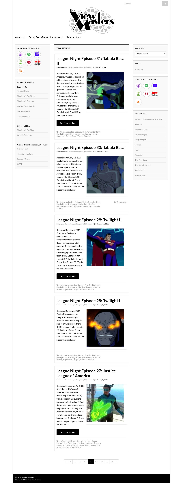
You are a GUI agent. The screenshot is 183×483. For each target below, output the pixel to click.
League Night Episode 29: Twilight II (89, 219)
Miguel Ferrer (72, 445)
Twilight (75, 289)
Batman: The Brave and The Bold (148, 119)
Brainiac (88, 285)
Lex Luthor (69, 134)
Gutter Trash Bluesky (26, 106)
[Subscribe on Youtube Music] (37, 62)
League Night (81, 67)
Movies (138, 145)
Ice (65, 443)
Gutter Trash (22, 149)
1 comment (122, 202)
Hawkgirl (60, 134)
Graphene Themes (33, 480)
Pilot (87, 445)
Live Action (61, 445)
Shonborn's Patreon (25, 101)
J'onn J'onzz (73, 443)
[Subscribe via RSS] (20, 70)
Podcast (89, 67)
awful (62, 441)
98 (112, 461)
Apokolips (72, 285)
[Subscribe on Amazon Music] (37, 54)
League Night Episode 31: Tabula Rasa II (90, 61)
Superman (61, 136)
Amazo (63, 132)
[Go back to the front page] (91, 20)
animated (70, 132)
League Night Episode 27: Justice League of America (86, 373)
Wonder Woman (84, 136)
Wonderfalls (140, 175)
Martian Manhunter (83, 134)
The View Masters (25, 154)
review (95, 134)
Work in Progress (24, 135)
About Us (20, 37)
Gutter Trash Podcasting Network (46, 37)
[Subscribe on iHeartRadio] (28, 62)
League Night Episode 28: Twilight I (88, 300)
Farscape (138, 124)
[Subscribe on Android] (20, 62)
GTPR (19, 164)
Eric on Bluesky (23, 111)
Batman (78, 132)
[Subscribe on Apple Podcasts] (20, 54)
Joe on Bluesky (23, 116)
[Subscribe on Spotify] (28, 54)
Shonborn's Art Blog (25, 130)
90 (80, 461)
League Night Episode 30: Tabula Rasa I (92, 147)
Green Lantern (93, 132)
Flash (84, 132)
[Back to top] (177, 477)
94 (102, 461)
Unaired (65, 447)
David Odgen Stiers (73, 441)
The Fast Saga (141, 160)
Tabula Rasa (71, 136)
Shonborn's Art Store (26, 96)
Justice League (70, 67)
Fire (84, 441)
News (137, 150)
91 (85, 461)
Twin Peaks (139, 170)
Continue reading (67, 123)
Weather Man (75, 447)
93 (96, 461)
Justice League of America (89, 443)
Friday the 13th (141, 129)
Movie (81, 445)
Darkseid (96, 285)
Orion (97, 287)
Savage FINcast (23, 159)
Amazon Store (74, 37)
